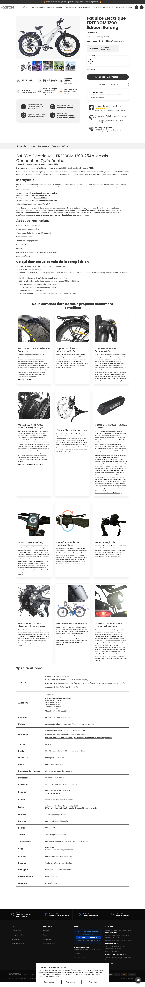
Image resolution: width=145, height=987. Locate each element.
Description (22, 146)
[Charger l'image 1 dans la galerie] (26, 66)
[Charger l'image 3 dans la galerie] (48, 66)
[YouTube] (112, 963)
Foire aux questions (80, 958)
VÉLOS (25, 7)
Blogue (45, 935)
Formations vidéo (49, 944)
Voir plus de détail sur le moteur (29, 464)
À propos (46, 931)
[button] (26, 7)
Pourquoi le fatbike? (18, 935)
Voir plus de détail (24, 379)
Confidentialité (131, 978)
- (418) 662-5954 (101, 122)
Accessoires (16, 939)
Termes (122, 978)
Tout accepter (71, 982)
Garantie (77, 954)
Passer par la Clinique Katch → (116, 954)
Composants (43, 146)
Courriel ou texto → (112, 943)
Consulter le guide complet (98, 97)
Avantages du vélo (60, 146)
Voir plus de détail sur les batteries (107, 493)
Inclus (32, 146)
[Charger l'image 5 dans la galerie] (70, 66)
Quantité (91, 70)
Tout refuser (93, 982)
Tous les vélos (16, 931)
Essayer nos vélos (18, 944)
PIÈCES (49, 7)
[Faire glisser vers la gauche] (18, 66)
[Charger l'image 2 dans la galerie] (37, 66)
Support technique (83, 947)
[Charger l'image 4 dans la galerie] (59, 66)
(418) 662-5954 (111, 933)
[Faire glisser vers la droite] (78, 66)
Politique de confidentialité (49, 976)
